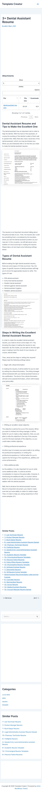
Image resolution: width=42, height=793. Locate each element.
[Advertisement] (21, 50)
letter (4, 698)
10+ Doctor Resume (11, 585)
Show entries (21, 83)
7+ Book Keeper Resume (12, 540)
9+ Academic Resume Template (15, 555)
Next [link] (36, 117)
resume (4, 701)
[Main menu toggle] (38, 4)
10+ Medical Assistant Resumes (15, 587)
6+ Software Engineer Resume (14, 567)
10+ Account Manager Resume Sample (17, 589)
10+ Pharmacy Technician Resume (16, 545)
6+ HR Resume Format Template (15, 572)
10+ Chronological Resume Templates (17, 557)
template (5, 705)
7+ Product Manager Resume (14, 537)
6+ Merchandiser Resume (13, 582)
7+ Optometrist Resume (12, 570)
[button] (17, 98)
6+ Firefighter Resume (12, 547)
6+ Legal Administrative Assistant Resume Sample (21, 542)
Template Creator (12, 3)
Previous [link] (24, 117)
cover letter (6, 695)
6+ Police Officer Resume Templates (16, 562)
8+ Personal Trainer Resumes (14, 560)
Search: (37, 90)
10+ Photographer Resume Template (17, 565)
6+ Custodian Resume (12, 580)
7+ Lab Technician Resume (13, 535)
